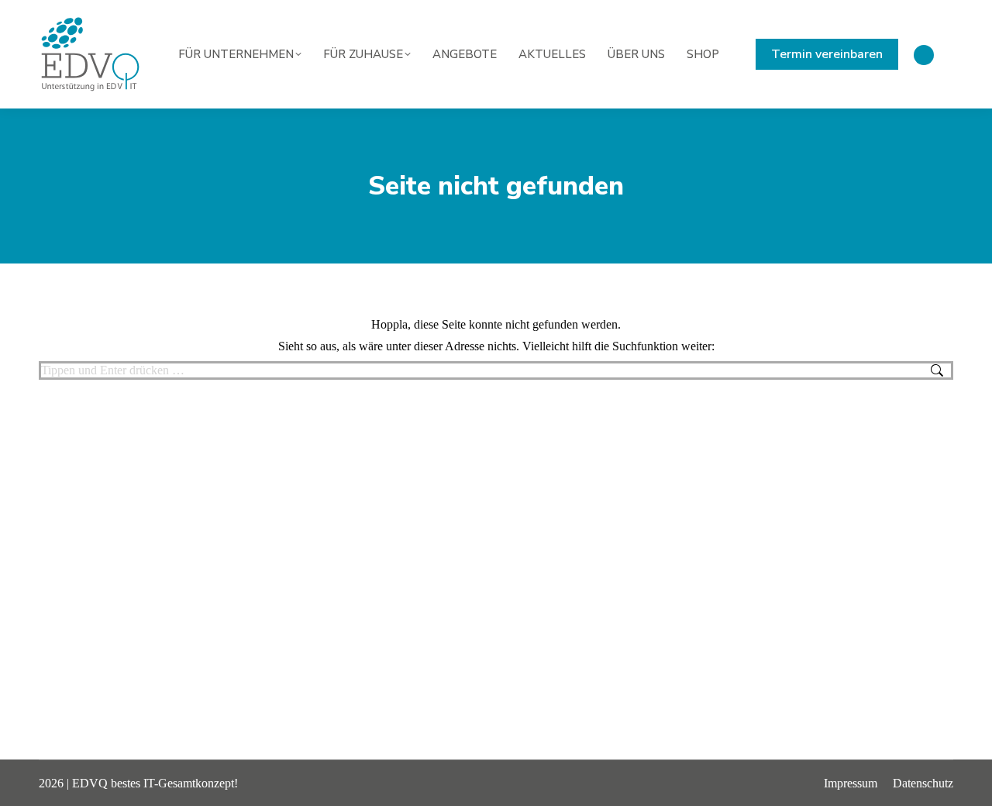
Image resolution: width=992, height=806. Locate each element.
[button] (34, 772)
